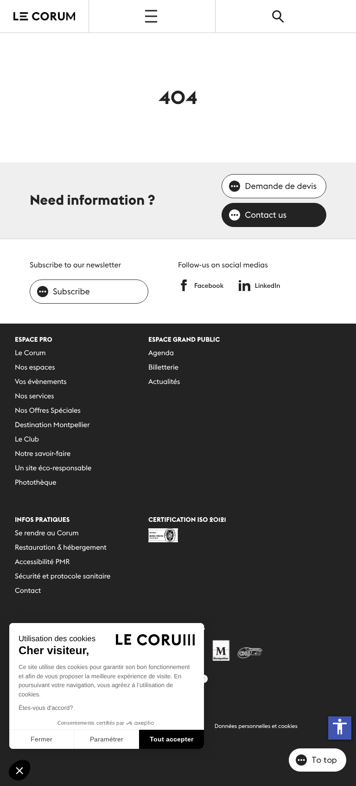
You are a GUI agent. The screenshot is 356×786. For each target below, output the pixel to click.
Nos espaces (35, 367)
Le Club (27, 439)
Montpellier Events (44, 16)
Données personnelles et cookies (256, 726)
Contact (28, 590)
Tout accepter (171, 739)
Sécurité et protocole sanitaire (62, 576)
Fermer (41, 739)
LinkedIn (267, 285)
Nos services (34, 396)
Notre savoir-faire (42, 453)
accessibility (340, 726)
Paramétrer (106, 739)
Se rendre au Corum (47, 533)
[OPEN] (152, 16)
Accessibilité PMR (42, 562)
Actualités (164, 381)
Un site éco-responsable (53, 468)
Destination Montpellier (52, 425)
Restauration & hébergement (61, 547)
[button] (19, 770)
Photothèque (35, 482)
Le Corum (30, 353)
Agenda (161, 353)
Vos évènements (41, 381)
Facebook (208, 285)
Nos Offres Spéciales (48, 410)
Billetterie (163, 367)
